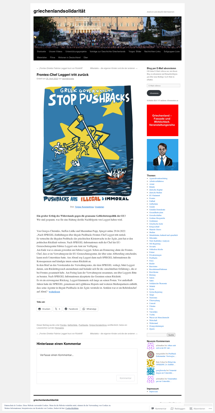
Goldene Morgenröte (157, 218)
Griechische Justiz (156, 223)
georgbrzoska (68, 78)
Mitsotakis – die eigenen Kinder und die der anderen (113, 68)
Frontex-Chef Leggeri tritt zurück (63, 74)
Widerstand (153, 323)
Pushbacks (83, 325)
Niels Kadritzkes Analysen (159, 240)
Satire (151, 280)
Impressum (153, 391)
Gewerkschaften (155, 215)
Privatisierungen (155, 255)
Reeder (152, 263)
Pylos (151, 260)
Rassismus (153, 266)
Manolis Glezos (155, 229)
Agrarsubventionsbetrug (158, 178)
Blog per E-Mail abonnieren (161, 68)
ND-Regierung (155, 243)
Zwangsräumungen (156, 326)
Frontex (63, 325)
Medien (152, 232)
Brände (152, 187)
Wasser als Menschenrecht (159, 317)
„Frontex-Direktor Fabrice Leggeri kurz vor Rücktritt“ (60, 68)
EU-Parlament (154, 195)
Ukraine (152, 306)
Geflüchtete (153, 204)
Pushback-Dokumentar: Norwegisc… (166, 354)
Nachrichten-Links (152, 51)
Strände (152, 286)
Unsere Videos (55, 51)
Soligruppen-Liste (172, 51)
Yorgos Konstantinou (84, 206)
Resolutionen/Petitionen (158, 269)
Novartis (152, 246)
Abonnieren (154, 93)
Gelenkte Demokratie (157, 209)
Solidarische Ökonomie (158, 283)
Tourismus (153, 297)
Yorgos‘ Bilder (135, 51)
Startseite (41, 51)
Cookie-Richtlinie (72, 408)
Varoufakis (153, 311)
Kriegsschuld (154, 226)
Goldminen (153, 221)
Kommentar (125, 378)
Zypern (152, 328)
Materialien (42, 57)
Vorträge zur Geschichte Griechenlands (107, 51)
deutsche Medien (155, 192)
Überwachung (154, 300)
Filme (52, 57)
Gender (152, 206)
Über (86, 57)
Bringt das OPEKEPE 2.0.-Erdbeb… (166, 363)
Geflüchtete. (73, 325)
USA (151, 309)
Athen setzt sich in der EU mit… (166, 346)
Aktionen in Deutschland (69, 57)
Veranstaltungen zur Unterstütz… (166, 371)
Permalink (59, 327)
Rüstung (152, 275)
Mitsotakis (153, 238)
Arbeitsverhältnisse (156, 181)
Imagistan (99, 206)
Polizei (151, 252)
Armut (151, 184)
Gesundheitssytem (156, 212)
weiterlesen (54, 291)
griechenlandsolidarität (59, 10)
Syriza (151, 289)
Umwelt (152, 303)
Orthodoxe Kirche (156, 249)
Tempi (151, 294)
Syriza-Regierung (155, 292)
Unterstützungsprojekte (76, 51)
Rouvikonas (153, 272)
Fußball (152, 201)
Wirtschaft (153, 320)
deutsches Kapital (155, 189)
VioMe (152, 314)
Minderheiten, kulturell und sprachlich (163, 235)
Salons (151, 277)
